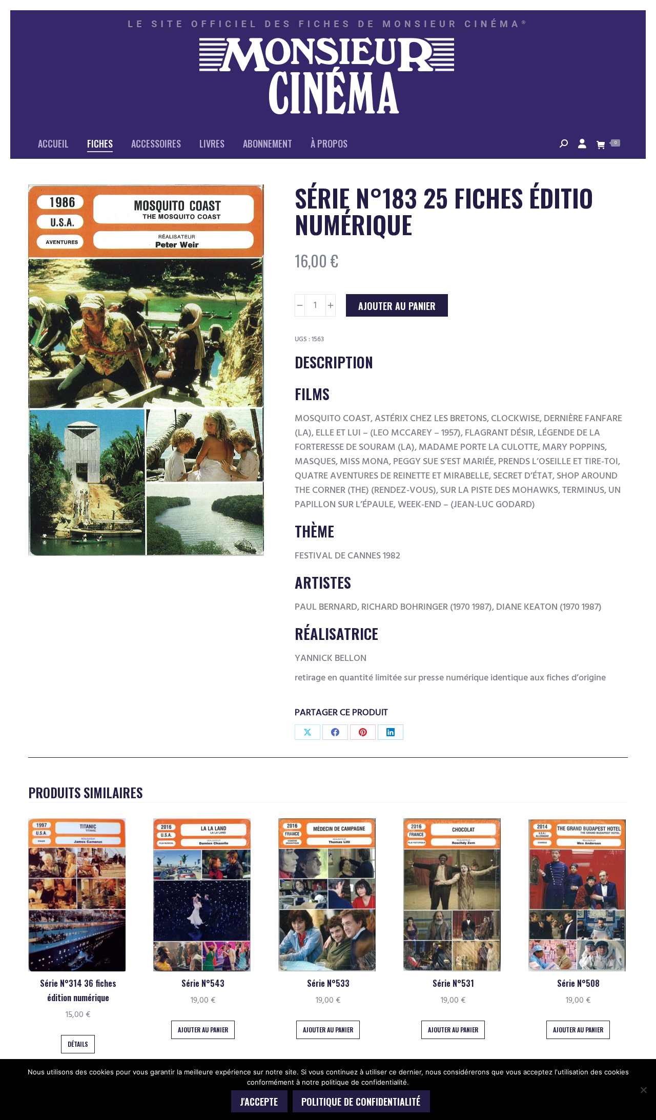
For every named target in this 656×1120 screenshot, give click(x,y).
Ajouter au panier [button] (203, 1029)
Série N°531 (453, 983)
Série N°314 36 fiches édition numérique (78, 990)
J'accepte (259, 1101)
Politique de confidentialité (360, 1101)
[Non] (643, 1090)
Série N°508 (578, 983)
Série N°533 (328, 983)
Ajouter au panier (397, 306)
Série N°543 (202, 983)
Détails (78, 1044)
